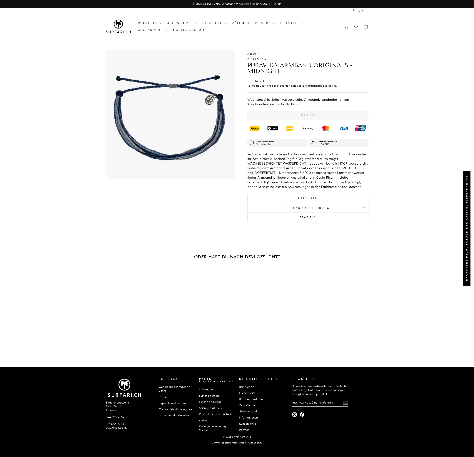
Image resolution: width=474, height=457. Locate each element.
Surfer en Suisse (209, 395)
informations (207, 389)
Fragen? (307, 217)
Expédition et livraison (173, 403)
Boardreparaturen (251, 399)
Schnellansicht (137, 326)
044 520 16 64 (115, 417)
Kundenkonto (247, 423)
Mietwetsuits (247, 393)
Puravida (257, 59)
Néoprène (212, 23)
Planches (148, 23)
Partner (244, 429)
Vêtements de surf (252, 23)
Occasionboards (250, 405)
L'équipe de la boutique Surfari (214, 428)
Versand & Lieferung (308, 208)
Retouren (308, 198)
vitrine (203, 420)
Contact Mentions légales (175, 409)
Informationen (248, 417)
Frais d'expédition (278, 85)
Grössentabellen (249, 411)
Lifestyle (290, 23)
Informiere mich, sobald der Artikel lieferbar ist (466, 228)
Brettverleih (246, 387)
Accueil (252, 53)
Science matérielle (211, 408)
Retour (163, 397)
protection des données (174, 415)
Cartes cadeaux (190, 30)
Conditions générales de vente (174, 388)
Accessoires (180, 23)
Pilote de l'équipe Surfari (215, 414)
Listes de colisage (210, 402)
